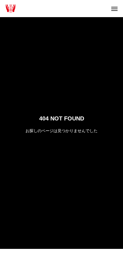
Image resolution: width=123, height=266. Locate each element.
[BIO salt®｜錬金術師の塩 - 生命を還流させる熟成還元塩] (10, 8)
